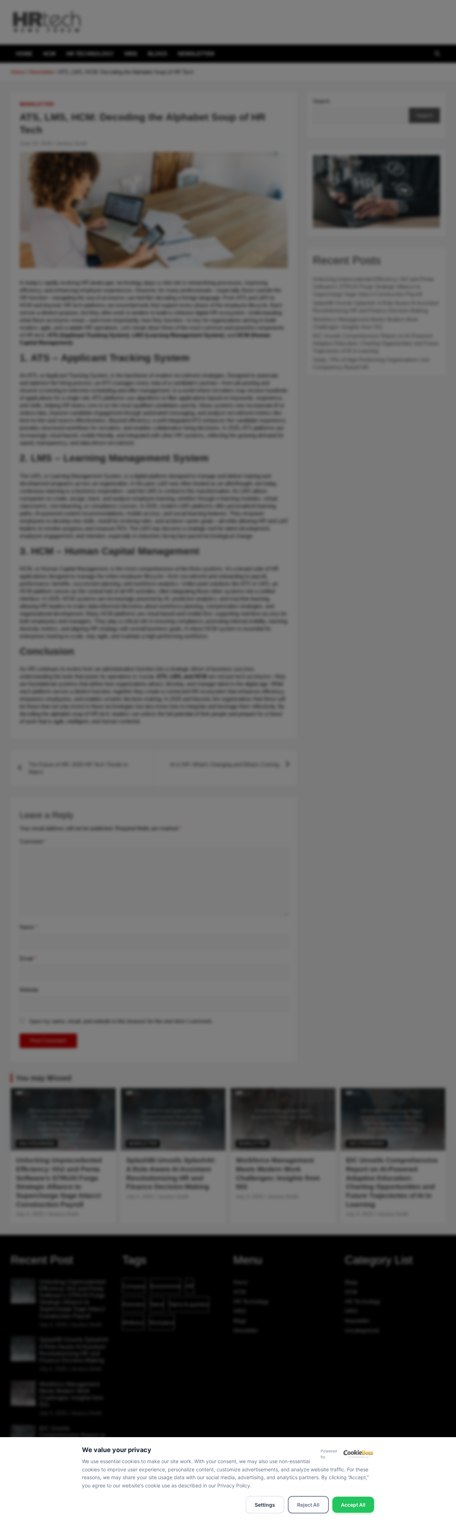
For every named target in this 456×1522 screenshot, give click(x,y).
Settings (265, 1505)
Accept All (353, 1505)
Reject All (308, 1505)
